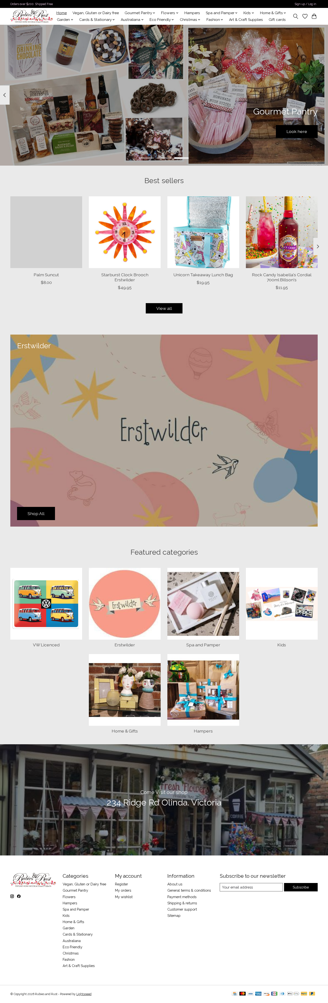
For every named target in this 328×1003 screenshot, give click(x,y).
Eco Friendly (72, 947)
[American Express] (258, 994)
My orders (123, 890)
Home (61, 13)
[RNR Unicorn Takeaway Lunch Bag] (203, 232)
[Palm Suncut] (46, 232)
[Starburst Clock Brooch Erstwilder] (125, 232)
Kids (281, 644)
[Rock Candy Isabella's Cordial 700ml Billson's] (282, 232)
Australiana (72, 941)
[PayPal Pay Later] (312, 994)
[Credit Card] (235, 994)
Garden (68, 928)
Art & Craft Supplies (246, 20)
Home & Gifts (125, 730)
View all (164, 308)
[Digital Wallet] (293, 994)
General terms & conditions (189, 890)
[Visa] (250, 994)
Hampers (192, 13)
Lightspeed (83, 994)
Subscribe (301, 887)
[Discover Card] (266, 994)
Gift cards (277, 20)
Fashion (69, 959)
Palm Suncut (46, 274)
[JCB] (274, 994)
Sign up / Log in (305, 4)
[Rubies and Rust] (31, 16)
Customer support (182, 909)
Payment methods (181, 897)
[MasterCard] (242, 994)
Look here (296, 131)
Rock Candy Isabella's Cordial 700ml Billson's (281, 277)
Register (121, 884)
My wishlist (124, 897)
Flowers (69, 897)
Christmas (71, 953)
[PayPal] (304, 994)
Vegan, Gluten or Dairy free (96, 13)
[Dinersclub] (282, 994)
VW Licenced (46, 644)
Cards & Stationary (78, 934)
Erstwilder (125, 644)
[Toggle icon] (295, 16)
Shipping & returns (182, 903)
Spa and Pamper (203, 644)
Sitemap (174, 915)
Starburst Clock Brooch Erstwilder (124, 277)
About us (174, 884)
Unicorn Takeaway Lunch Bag (203, 274)
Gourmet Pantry (75, 890)
